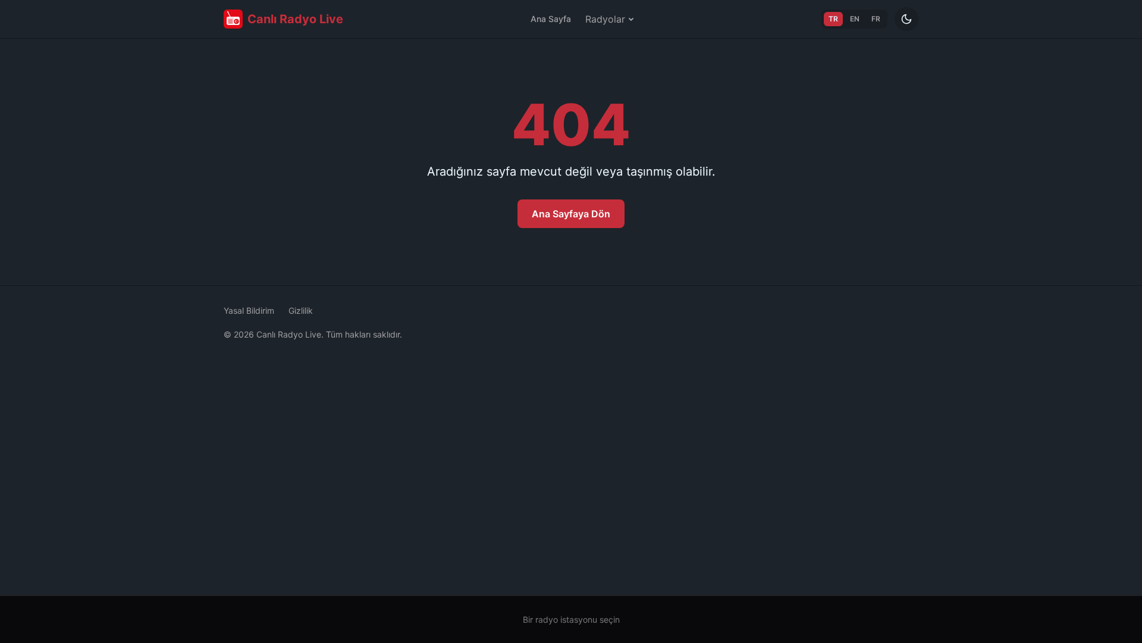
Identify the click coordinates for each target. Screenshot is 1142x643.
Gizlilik (300, 310)
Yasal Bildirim (249, 310)
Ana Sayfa (551, 19)
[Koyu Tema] (906, 19)
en (854, 18)
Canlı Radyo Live (295, 19)
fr (875, 18)
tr (833, 18)
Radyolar (605, 19)
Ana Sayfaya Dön (571, 214)
